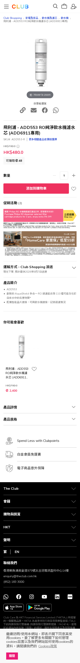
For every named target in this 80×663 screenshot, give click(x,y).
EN (17, 552)
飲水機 (64, 18)
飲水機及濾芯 (49, 18)
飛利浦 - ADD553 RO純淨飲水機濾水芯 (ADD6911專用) (17, 373)
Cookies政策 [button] (47, 646)
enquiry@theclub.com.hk (20, 576)
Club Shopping (12, 18)
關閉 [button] (12, 656)
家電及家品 (31, 18)
